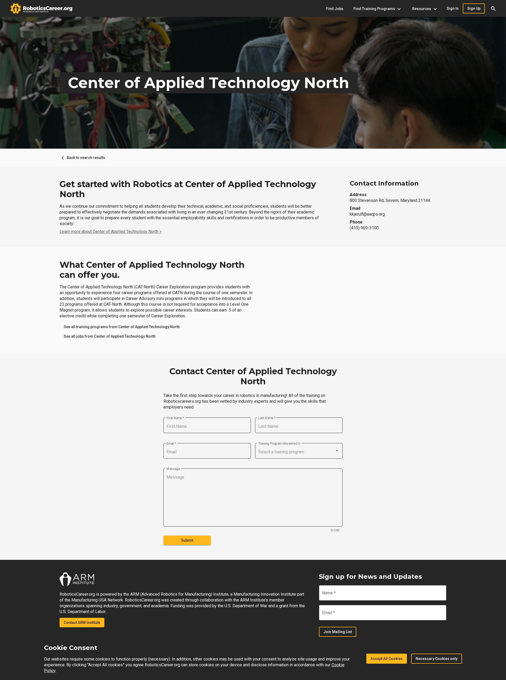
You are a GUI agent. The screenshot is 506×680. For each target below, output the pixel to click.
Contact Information (384, 183)
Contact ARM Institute (82, 622)
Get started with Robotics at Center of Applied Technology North (188, 189)
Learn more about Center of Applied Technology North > (111, 231)
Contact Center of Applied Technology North (253, 376)
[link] (122, 327)
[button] (493, 8)
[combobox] (298, 452)
